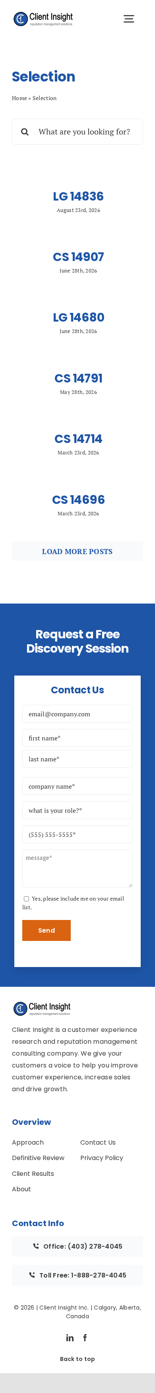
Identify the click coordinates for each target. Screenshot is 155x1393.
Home (19, 98)
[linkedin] (70, 1337)
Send (46, 930)
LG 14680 (78, 317)
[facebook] (85, 1337)
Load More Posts (77, 551)
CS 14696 (78, 500)
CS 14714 (78, 439)
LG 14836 (78, 196)
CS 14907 (78, 257)
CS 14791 (78, 378)
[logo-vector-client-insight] (43, 14)
